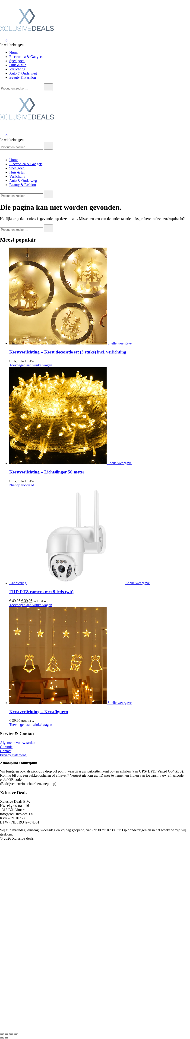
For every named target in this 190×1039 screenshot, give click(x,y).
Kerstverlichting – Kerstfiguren (38, 711)
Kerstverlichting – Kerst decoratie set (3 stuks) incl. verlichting (67, 352)
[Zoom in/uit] (2, 1034)
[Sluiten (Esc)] (16, 1034)
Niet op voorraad (21, 485)
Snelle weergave (120, 343)
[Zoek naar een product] (4, 4)
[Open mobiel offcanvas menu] (2, 93)
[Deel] (11, 1034)
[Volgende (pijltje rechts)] (6, 1038)
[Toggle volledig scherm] (6, 1034)
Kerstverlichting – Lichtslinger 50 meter (46, 472)
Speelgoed (17, 61)
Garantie (6, 747)
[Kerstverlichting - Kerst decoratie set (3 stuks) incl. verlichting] (58, 343)
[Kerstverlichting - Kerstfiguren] (58, 703)
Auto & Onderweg (23, 73)
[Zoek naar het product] (48, 87)
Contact (5, 751)
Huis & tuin (17, 65)
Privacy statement (13, 755)
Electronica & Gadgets (25, 57)
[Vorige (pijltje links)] (2, 1038)
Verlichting (17, 69)
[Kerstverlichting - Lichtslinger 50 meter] (58, 463)
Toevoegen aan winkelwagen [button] (30, 365)
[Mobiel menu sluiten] (2, 152)
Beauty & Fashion (22, 77)
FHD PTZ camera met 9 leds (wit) (41, 591)
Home (13, 52)
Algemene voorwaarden (17, 743)
